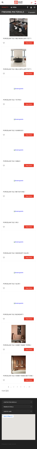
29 (29, 387)
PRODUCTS (5, 7)
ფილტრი (32, 12)
